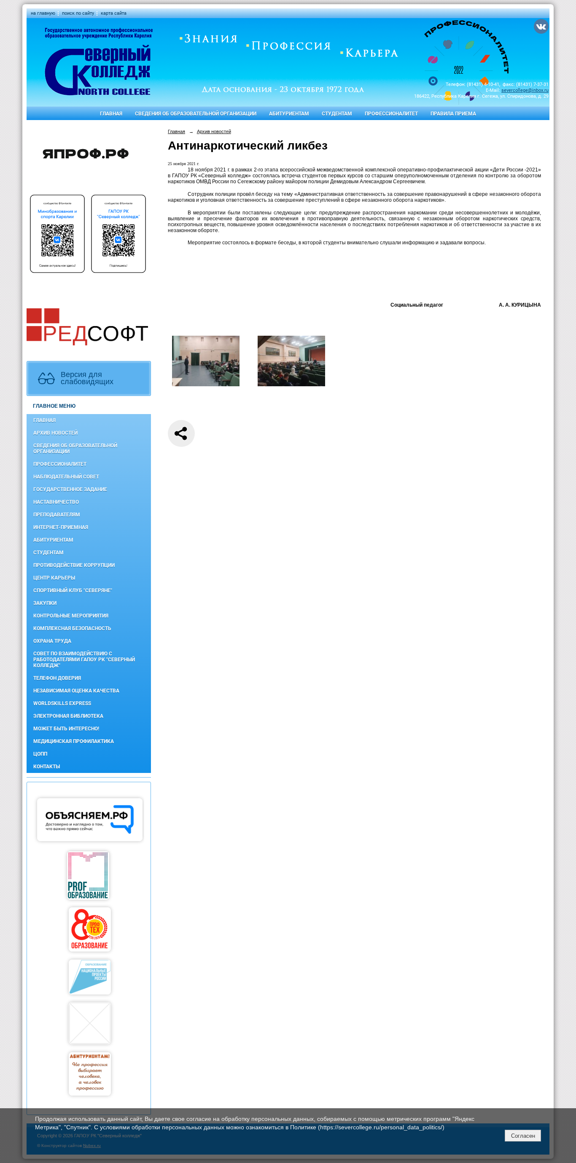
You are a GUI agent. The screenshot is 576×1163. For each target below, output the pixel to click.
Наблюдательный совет (66, 477)
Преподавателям (56, 515)
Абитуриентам (289, 114)
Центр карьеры (54, 578)
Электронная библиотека (68, 716)
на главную (43, 13)
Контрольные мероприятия (70, 616)
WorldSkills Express (62, 703)
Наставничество (56, 502)
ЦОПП (40, 754)
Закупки (45, 603)
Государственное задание (70, 489)
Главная (111, 114)
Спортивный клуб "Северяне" (72, 591)
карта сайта (114, 13)
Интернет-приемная (60, 527)
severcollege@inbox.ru (525, 90)
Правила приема (453, 114)
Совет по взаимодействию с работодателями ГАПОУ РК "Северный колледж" (84, 659)
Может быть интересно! (66, 729)
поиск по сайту (78, 13)
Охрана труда (52, 641)
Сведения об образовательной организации (195, 114)
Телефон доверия (57, 678)
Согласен (523, 1136)
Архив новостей (55, 433)
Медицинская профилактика (73, 741)
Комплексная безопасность (72, 628)
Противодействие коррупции (74, 565)
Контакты (46, 767)
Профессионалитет (391, 114)
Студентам (337, 114)
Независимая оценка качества (76, 691)
